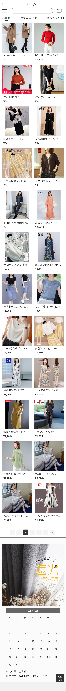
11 (45, 532)
